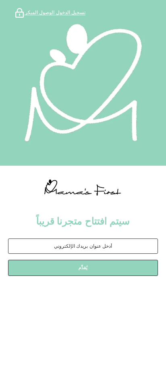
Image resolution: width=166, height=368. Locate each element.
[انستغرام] (92, 297)
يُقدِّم (83, 267)
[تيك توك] (69, 297)
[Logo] (83, 188)
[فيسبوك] (114, 297)
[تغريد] (51, 297)
